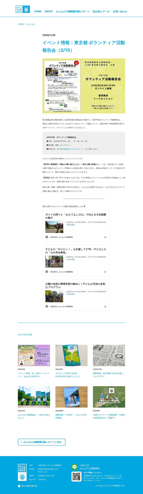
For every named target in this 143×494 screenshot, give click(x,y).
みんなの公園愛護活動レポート (73, 11)
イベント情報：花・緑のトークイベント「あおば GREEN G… (34, 374)
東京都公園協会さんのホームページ (71, 149)
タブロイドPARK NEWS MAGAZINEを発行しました (67, 374)
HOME (37, 11)
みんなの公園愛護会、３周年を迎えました (34, 416)
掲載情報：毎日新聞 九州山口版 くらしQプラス (108, 374)
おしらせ (31, 24)
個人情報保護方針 (30, 486)
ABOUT (49, 11)
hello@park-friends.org (46, 475)
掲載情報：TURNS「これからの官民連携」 (70, 416)
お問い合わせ (120, 11)
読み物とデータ (101, 11)
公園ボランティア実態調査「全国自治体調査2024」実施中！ (109, 416)
